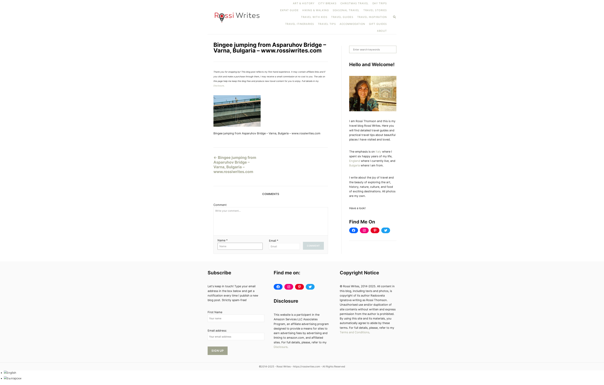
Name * (223, 240)
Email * (273, 240)
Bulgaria (354, 165)
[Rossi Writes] (239, 17)
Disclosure (218, 85)
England (354, 160)
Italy (378, 151)
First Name (215, 312)
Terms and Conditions (354, 332)
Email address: (217, 330)
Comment (220, 204)
